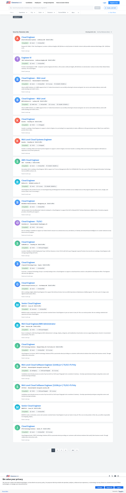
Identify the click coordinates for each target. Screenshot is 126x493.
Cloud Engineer (28, 37)
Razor (23, 326)
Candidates (29, 2)
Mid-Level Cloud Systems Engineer (37, 139)
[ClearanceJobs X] (112, 476)
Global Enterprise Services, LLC (30, 285)
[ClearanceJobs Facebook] (109, 476)
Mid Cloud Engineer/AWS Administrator (39, 323)
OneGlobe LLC (25, 224)
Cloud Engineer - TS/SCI (32, 221)
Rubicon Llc (25, 183)
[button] (23, 12)
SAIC (23, 162)
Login (104, 3)
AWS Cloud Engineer (30, 160)
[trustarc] (121, 491)
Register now (114, 3)
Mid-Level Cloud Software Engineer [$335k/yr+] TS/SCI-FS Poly (49, 364)
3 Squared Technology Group (29, 265)
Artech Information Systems (29, 40)
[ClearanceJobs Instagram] (118, 476)
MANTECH (24, 306)
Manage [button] (99, 487)
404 (73, 450)
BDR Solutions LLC (26, 80)
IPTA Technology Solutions (28, 347)
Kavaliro (24, 121)
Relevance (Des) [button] (105, 32)
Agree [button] (119, 487)
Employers (38, 2)
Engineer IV (26, 57)
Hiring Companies (49, 2)
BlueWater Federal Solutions (29, 203)
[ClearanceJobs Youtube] (115, 476)
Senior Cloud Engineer (31, 303)
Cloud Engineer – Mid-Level (33, 78)
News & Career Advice (62, 2)
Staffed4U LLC (25, 244)
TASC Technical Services (28, 60)
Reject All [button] (109, 487)
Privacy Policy (5, 491)
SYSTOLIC (24, 367)
